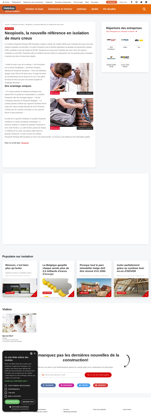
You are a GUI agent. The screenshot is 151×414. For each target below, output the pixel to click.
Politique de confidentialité (12, 412)
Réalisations (16, 2)
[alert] (20, 381)
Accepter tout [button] (12, 402)
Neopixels (25, 143)
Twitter (141, 2)
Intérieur (81, 9)
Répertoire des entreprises (33, 2)
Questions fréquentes (63, 2)
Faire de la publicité (99, 409)
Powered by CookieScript (20, 409)
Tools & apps (78, 2)
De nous (66, 409)
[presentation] (19, 278)
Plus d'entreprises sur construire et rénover (120, 31)
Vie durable (109, 9)
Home (7, 2)
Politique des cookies (40, 412)
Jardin (94, 9)
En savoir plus (15, 378)
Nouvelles (94, 2)
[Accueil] (10, 9)
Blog (87, 2)
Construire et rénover (60, 9)
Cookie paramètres (40, 409)
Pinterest (146, 2)
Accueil (7, 24)
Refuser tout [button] (28, 402)
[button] (20, 381)
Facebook (131, 2)
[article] (111, 42)
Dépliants (49, 2)
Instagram (136, 2)
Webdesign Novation (70, 412)
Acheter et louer (34, 9)
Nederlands (111, 2)
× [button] (34, 353)
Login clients (127, 409)
